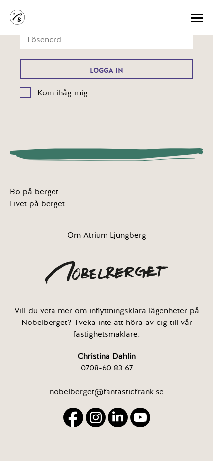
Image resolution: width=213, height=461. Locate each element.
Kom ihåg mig (62, 93)
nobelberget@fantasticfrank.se (107, 391)
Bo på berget (34, 191)
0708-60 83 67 (107, 368)
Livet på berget (37, 203)
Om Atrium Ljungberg (106, 235)
